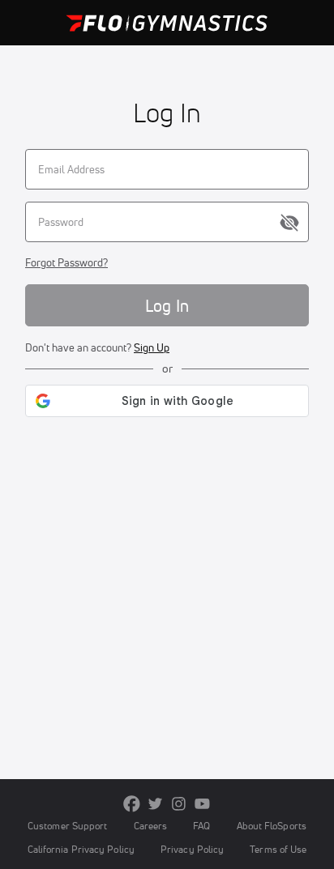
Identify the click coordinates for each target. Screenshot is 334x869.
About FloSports (271, 826)
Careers (151, 826)
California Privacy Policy (81, 849)
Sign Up (151, 347)
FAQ (201, 826)
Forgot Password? (66, 262)
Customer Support (68, 826)
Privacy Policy (192, 849)
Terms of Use (278, 849)
